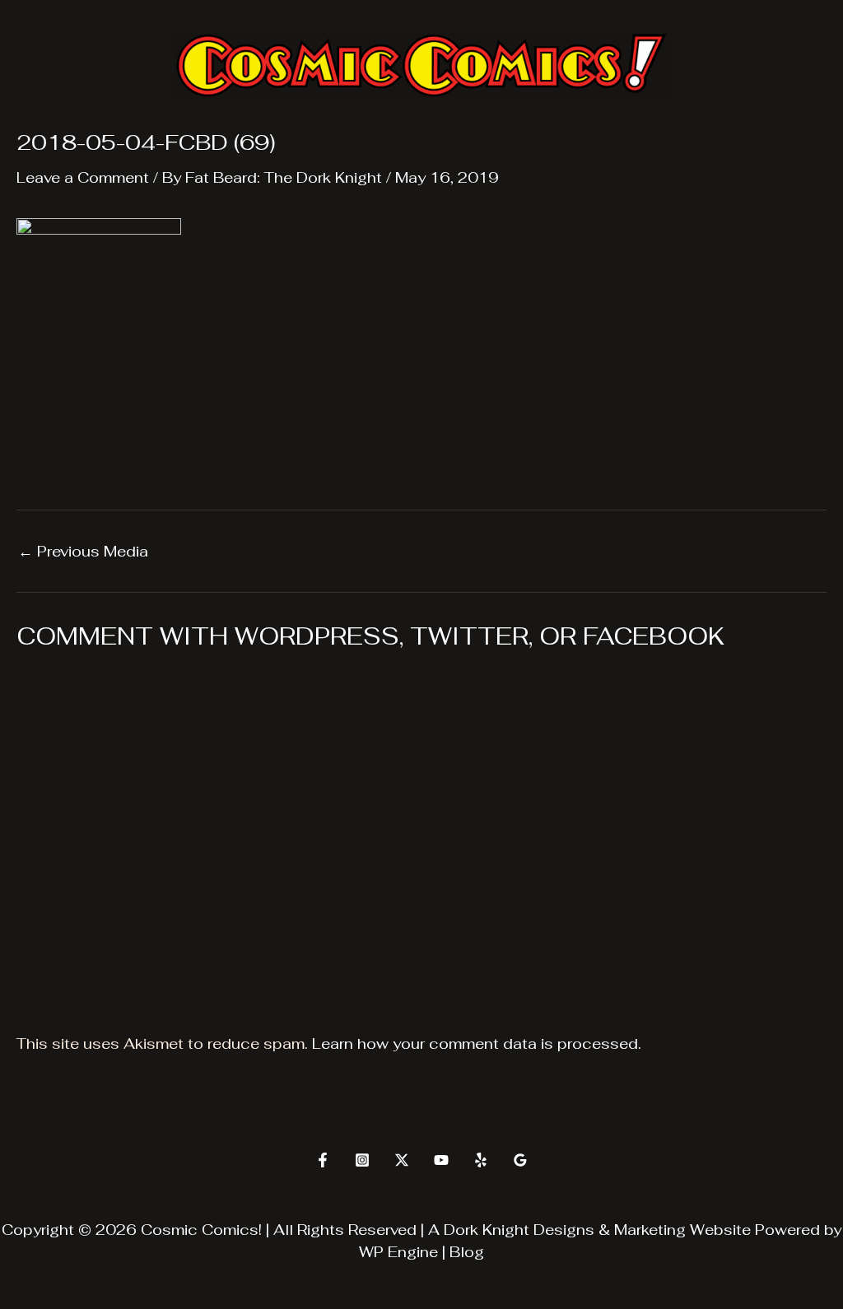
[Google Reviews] (520, 1160)
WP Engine (398, 1251)
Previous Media (83, 551)
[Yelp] (480, 1160)
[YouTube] (441, 1160)
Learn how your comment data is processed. (476, 1043)
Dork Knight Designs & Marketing (565, 1229)
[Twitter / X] (401, 1160)
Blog (466, 1251)
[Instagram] (362, 1160)
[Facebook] (322, 1160)
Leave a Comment (82, 177)
